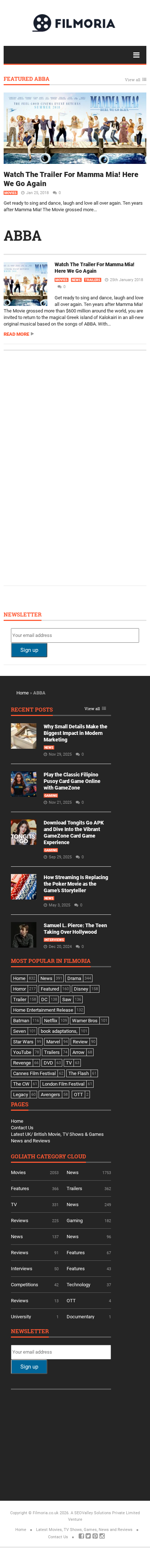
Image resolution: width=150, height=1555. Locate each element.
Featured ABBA (27, 79)
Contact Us (22, 1127)
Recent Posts (32, 710)
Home (22, 693)
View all (132, 80)
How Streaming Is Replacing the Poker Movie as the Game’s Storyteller (76, 883)
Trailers (92, 280)
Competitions (24, 1284)
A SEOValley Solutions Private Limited (105, 1513)
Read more (16, 334)
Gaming (50, 796)
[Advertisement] (65, 467)
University (21, 1316)
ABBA (23, 235)
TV (14, 1204)
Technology (78, 1284)
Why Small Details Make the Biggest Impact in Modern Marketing (75, 733)
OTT (71, 1300)
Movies (10, 193)
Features (20, 1188)
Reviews (19, 1220)
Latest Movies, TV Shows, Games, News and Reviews (84, 1529)
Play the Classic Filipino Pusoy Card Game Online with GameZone (72, 781)
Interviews (54, 940)
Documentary (80, 1316)
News (76, 280)
